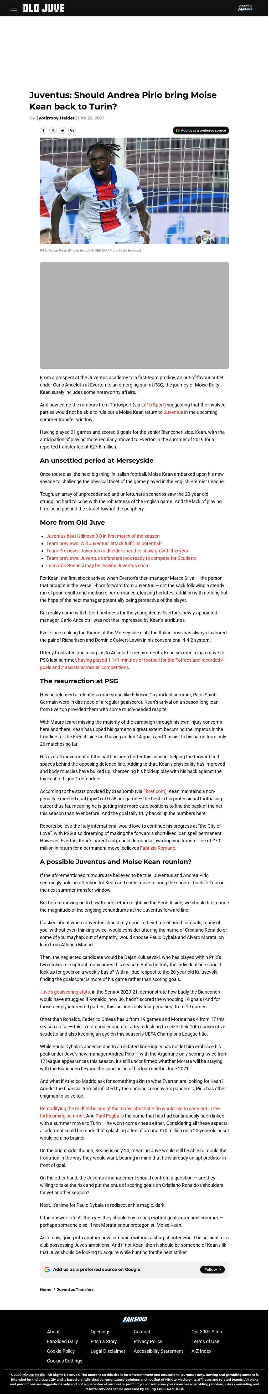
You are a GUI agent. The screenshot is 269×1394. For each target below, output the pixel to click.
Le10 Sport (152, 405)
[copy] (72, 130)
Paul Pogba (107, 1116)
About (53, 1331)
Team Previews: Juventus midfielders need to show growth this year (117, 551)
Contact (142, 1331)
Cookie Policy (61, 1351)
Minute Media (33, 1375)
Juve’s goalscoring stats (65, 992)
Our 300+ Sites (207, 1331)
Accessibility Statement (158, 1351)
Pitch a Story (104, 1341)
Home (45, 1289)
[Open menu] (14, 8)
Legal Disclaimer (108, 1351)
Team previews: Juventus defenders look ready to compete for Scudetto (121, 558)
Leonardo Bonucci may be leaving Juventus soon (97, 565)
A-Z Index (201, 1351)
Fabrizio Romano (157, 848)
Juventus (173, 412)
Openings (100, 1331)
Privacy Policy (148, 1341)
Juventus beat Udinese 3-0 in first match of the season (103, 536)
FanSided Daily (62, 1341)
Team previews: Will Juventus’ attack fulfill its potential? (104, 543)
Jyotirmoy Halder (55, 118)
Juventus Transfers (75, 1289)
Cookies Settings (64, 1361)
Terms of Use (205, 1341)
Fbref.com (153, 791)
